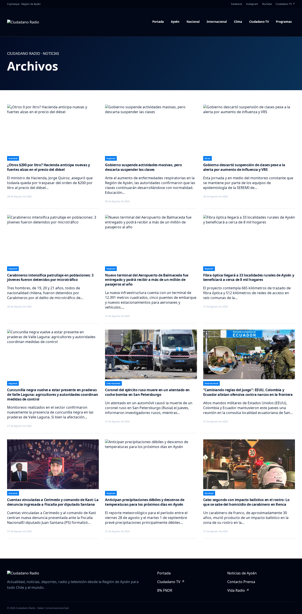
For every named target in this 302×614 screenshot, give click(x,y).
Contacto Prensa (241, 581)
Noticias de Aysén (242, 573)
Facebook (236, 4)
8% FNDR (164, 590)
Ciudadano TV (259, 22)
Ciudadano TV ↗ (285, 4)
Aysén (175, 22)
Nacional (193, 22)
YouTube (267, 4)
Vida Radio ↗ (238, 590)
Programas (284, 22)
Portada (158, 22)
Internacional (217, 22)
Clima (238, 22)
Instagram (252, 4)
